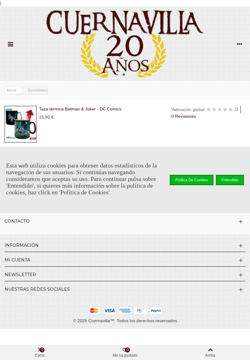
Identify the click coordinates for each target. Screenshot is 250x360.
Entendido (229, 180)
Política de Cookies (191, 180)
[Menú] (10, 44)
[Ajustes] (239, 44)
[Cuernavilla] (125, 43)
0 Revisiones (183, 116)
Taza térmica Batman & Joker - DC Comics (80, 108)
